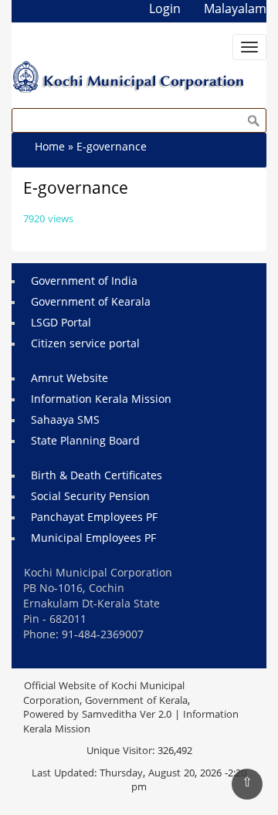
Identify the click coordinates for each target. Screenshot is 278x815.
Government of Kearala (91, 302)
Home (50, 147)
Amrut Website (69, 379)
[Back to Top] (247, 784)
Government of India (84, 282)
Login (165, 10)
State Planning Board (85, 441)
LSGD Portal (61, 323)
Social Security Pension (90, 497)
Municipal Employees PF (93, 539)
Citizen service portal (85, 344)
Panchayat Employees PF (94, 518)
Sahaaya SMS (65, 421)
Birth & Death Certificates (96, 476)
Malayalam (235, 10)
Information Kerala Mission (101, 400)
